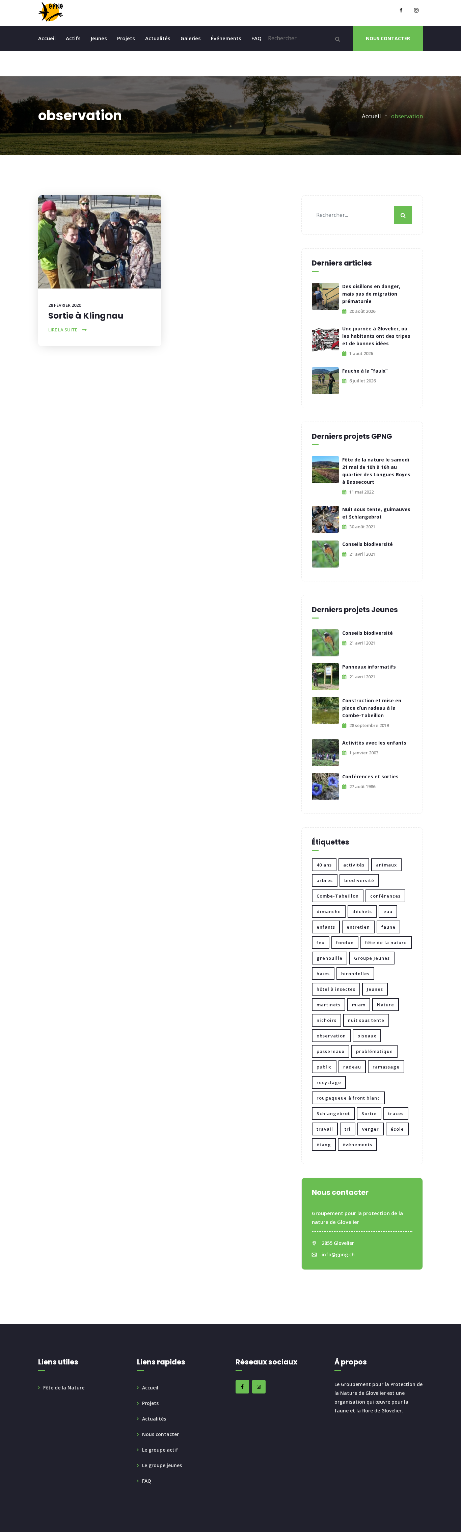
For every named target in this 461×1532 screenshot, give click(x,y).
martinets (329, 1005)
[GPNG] (50, 12)
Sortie (369, 1113)
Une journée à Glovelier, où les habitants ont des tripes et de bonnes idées (376, 336)
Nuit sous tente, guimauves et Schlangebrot (376, 513)
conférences (385, 896)
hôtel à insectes (336, 989)
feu (321, 942)
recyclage (329, 1082)
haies (323, 974)
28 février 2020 (64, 305)
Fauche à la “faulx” (364, 371)
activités (353, 865)
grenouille (330, 958)
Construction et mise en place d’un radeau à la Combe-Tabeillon (371, 708)
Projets (126, 38)
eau (387, 911)
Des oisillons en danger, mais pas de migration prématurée (371, 293)
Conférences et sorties (370, 776)
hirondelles (355, 974)
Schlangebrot (333, 1113)
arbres (325, 880)
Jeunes (99, 38)
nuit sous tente (366, 1020)
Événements (226, 38)
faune (388, 927)
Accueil (47, 38)
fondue (345, 942)
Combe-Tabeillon (338, 896)
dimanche (329, 911)
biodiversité (359, 880)
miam (358, 1005)
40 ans (324, 865)
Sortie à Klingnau (86, 316)
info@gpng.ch (338, 1254)
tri (348, 1129)
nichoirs (326, 1020)
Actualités (157, 38)
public (324, 1067)
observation (331, 1036)
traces (396, 1113)
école (397, 1129)
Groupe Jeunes (372, 958)
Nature (385, 1005)
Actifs (73, 38)
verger (370, 1129)
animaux (386, 865)
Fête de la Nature (63, 1387)
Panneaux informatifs (369, 666)
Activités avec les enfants (374, 742)
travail (325, 1129)
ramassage (386, 1067)
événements (357, 1144)
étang (324, 1144)
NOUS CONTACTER (388, 38)
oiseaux (366, 1036)
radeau (352, 1067)
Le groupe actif (160, 1450)
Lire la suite (62, 330)
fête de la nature (386, 942)
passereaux (331, 1051)
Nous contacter (160, 1434)
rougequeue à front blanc (348, 1098)
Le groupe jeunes (162, 1465)
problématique (374, 1051)
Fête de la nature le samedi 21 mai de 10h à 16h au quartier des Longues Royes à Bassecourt (376, 470)
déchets (362, 911)
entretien (358, 927)
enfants (326, 927)
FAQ (256, 38)
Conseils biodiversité (367, 544)
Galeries (191, 38)
